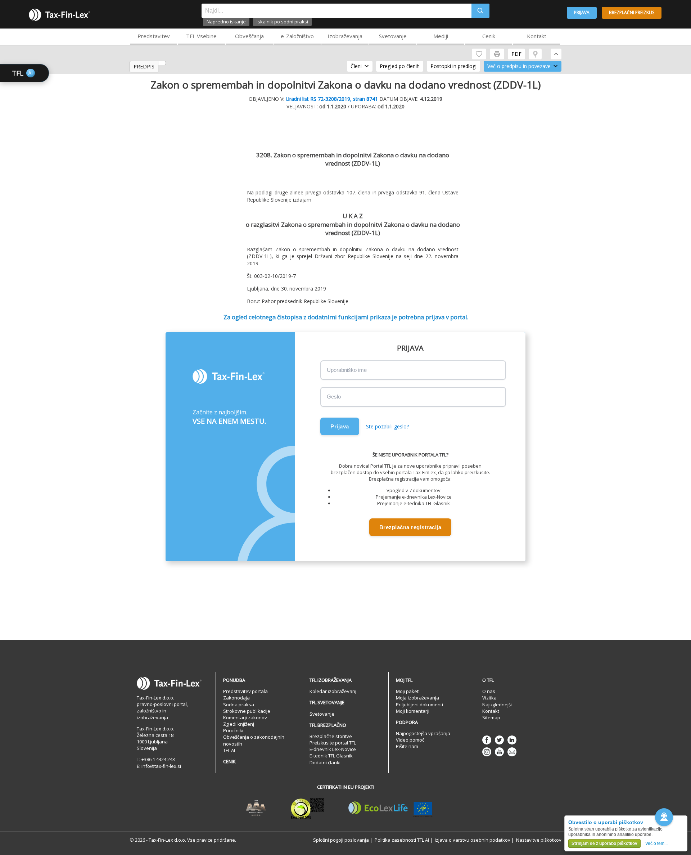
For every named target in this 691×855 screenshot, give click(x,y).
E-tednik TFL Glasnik (331, 755)
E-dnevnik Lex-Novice (333, 749)
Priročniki (233, 730)
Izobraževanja (345, 36)
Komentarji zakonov (245, 717)
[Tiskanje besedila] (497, 54)
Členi (356, 66)
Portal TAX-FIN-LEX (59, 14)
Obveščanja (249, 36)
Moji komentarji (412, 711)
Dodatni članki (325, 762)
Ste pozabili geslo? (387, 426)
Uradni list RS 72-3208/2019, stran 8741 (332, 98)
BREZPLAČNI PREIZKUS (631, 12)
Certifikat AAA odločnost (256, 808)
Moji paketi (408, 691)
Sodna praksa (238, 704)
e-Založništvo (297, 36)
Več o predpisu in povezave (519, 66)
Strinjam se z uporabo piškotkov (604, 843)
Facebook (486, 739)
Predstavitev (153, 36)
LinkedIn (511, 739)
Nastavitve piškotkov (538, 840)
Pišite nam (407, 746)
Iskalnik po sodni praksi (282, 21)
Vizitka (489, 697)
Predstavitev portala (245, 691)
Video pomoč (410, 740)
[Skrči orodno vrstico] (556, 54)
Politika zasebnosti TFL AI (402, 840)
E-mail (511, 751)
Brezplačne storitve (331, 736)
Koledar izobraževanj (333, 691)
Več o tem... (656, 843)
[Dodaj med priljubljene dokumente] (479, 54)
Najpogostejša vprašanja (423, 733)
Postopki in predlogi (453, 66)
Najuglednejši (497, 704)
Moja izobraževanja (417, 697)
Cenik (488, 36)
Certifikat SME (307, 808)
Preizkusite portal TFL (333, 742)
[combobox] (336, 11)
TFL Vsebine (201, 36)
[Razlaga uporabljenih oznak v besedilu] (535, 54)
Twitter (499, 739)
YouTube (499, 751)
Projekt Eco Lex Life (390, 808)
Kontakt (536, 36)
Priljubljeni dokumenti (419, 704)
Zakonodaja (236, 697)
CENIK (229, 761)
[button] (664, 817)
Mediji (440, 36)
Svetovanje (393, 36)
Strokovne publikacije (246, 711)
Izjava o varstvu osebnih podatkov (472, 840)
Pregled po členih (400, 66)
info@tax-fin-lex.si (161, 766)
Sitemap (491, 717)
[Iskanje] (480, 11)
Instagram (486, 751)
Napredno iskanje (226, 21)
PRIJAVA (582, 12)
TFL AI (229, 750)
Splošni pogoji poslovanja (341, 840)
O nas (488, 691)
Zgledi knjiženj (238, 724)
